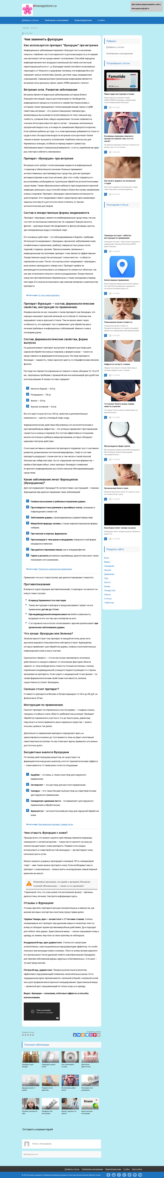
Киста (107, 582)
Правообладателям (83, 20)
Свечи (107, 594)
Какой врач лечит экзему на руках (120, 528)
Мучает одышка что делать (69, 1112)
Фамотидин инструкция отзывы (119, 94)
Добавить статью (30, 20)
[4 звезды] (31, 1035)
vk (140, 1175)
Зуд (106, 578)
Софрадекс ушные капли (48, 1066)
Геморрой (109, 566)
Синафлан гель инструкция (47, 1112)
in (135, 1175)
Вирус (107, 562)
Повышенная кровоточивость (118, 322)
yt (114, 1175)
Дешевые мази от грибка (28, 1089)
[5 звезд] (33, 1035)
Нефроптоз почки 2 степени (117, 364)
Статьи (108, 598)
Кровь (107, 586)
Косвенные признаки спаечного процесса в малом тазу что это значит (119, 138)
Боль (106, 558)
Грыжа (107, 570)
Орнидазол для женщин (27, 1066)
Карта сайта (137, 1169)
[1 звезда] (23, 1035)
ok (108, 1175)
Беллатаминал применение (116, 280)
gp (124, 1175)
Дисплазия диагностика (86, 1066)
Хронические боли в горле (116, 488)
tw (129, 1175)
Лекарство (109, 590)
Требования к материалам (56, 20)
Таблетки (109, 602)
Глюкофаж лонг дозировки (87, 1089)
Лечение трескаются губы (29, 1112)
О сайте (101, 20)
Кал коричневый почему (68, 1066)
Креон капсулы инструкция (87, 1112)
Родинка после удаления (47, 1089)
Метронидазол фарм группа (117, 446)
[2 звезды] (25, 1035)
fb (119, 1175)
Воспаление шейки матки (68, 1089)
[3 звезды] (28, 1035)
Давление (109, 574)
